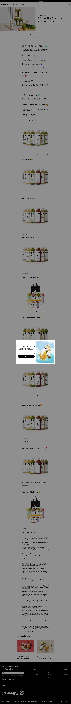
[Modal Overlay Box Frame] (35, 352)
